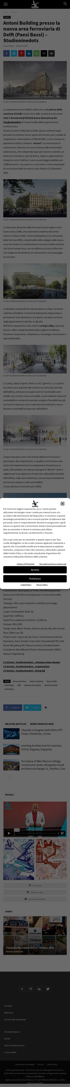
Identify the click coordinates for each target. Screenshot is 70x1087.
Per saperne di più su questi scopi (52, 563)
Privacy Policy (42, 584)
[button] (62, 503)
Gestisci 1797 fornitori (25, 563)
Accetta (35, 569)
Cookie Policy (26, 584)
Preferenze (35, 578)
